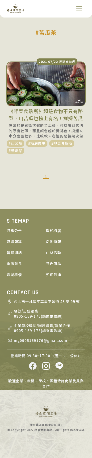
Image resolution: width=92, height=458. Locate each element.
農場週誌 (14, 252)
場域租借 (14, 274)
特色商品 (53, 263)
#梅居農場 (37, 143)
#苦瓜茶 (15, 150)
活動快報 (53, 241)
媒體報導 (14, 241)
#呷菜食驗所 (61, 143)
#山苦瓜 (15, 143)
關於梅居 (53, 230)
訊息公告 (14, 230)
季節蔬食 (14, 263)
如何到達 (53, 274)
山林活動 (53, 252)
